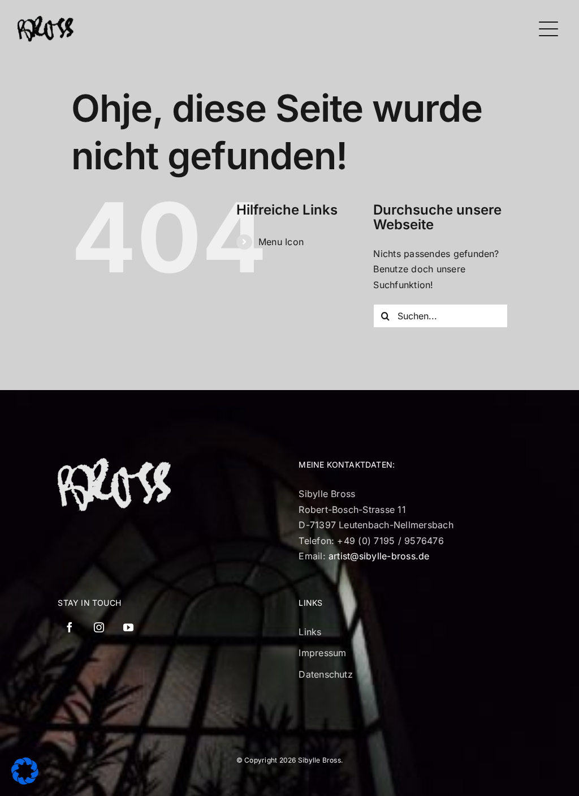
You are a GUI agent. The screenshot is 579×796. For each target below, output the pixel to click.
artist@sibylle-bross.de (379, 556)
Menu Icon (281, 241)
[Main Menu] (548, 29)
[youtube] (128, 627)
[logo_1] (45, 20)
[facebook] (69, 627)
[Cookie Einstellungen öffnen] (24, 781)
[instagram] (99, 627)
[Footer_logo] (114, 462)
